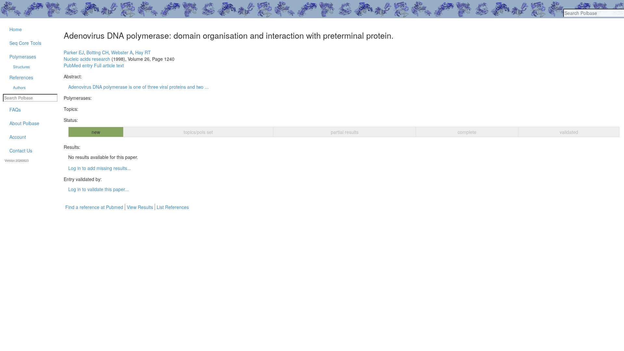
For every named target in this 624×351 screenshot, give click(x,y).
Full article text (109, 65)
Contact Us (20, 150)
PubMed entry (78, 65)
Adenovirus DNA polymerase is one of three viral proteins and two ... (138, 87)
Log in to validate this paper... (98, 189)
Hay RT (143, 52)
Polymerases (22, 56)
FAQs (15, 109)
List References (173, 207)
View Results (140, 207)
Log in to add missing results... (99, 168)
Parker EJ (74, 52)
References (21, 77)
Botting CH (97, 52)
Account (17, 137)
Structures (21, 66)
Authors (19, 87)
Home (15, 29)
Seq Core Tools (25, 43)
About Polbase (24, 123)
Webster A (122, 52)
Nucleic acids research (87, 59)
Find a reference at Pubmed (94, 207)
